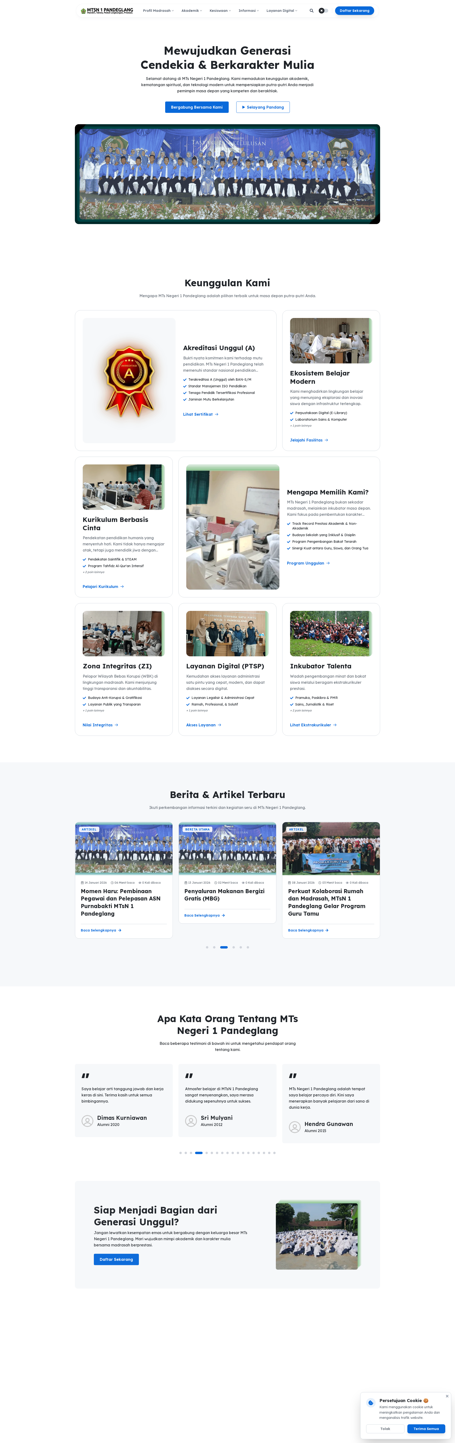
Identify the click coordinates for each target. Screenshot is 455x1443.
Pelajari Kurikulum (100, 586)
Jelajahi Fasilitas (306, 440)
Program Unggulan (305, 563)
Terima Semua (426, 1429)
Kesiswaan (219, 11)
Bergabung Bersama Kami (197, 107)
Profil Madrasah (157, 11)
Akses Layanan (201, 725)
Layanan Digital (280, 11)
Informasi (247, 11)
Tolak (385, 1429)
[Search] (311, 10)
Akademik (190, 11)
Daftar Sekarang (354, 11)
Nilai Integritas (98, 725)
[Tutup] (447, 1396)
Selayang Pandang (265, 107)
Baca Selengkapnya (98, 930)
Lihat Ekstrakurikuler (310, 725)
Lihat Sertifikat (198, 414)
